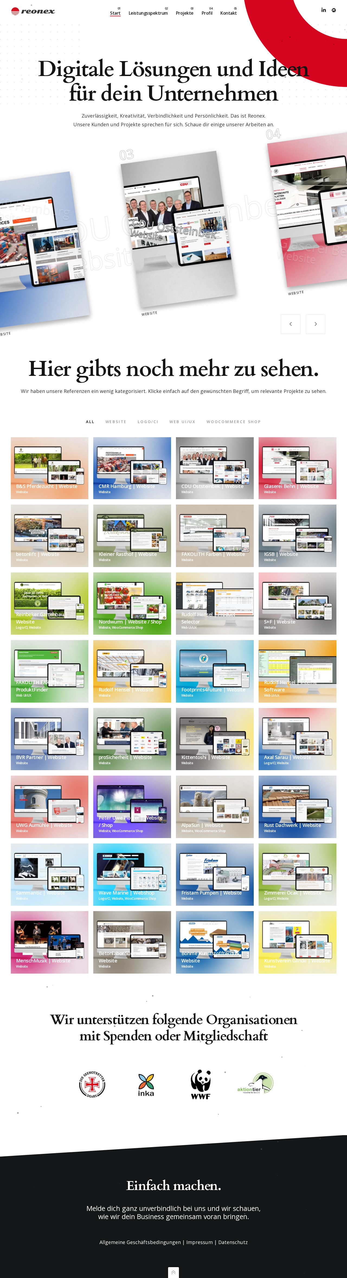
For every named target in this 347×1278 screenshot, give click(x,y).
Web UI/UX (182, 421)
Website (116, 421)
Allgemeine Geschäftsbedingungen (140, 1242)
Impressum (199, 1242)
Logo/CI (148, 421)
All (90, 421)
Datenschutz (233, 1242)
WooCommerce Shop (234, 421)
